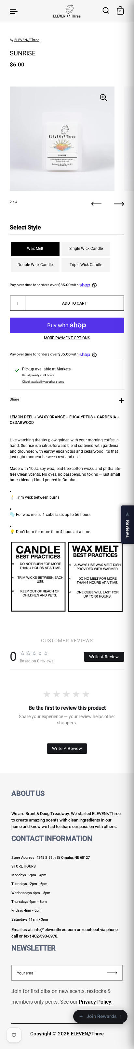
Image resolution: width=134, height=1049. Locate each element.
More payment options (67, 338)
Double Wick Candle (35, 264)
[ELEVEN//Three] (66, 11)
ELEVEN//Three (26, 40)
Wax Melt (35, 248)
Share (14, 399)
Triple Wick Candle (86, 264)
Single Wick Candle (86, 248)
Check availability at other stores (43, 381)
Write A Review (104, 656)
